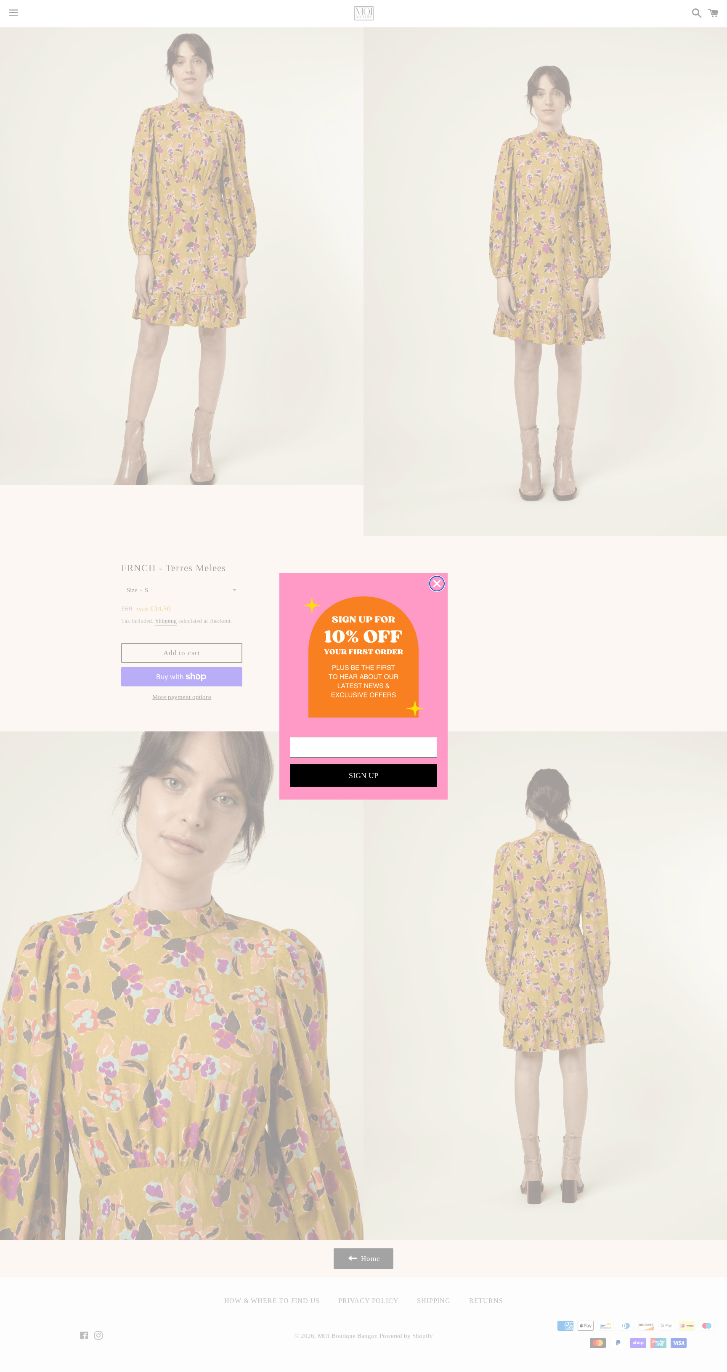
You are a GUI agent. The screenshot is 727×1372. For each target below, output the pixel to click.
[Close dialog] (437, 583)
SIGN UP (363, 775)
